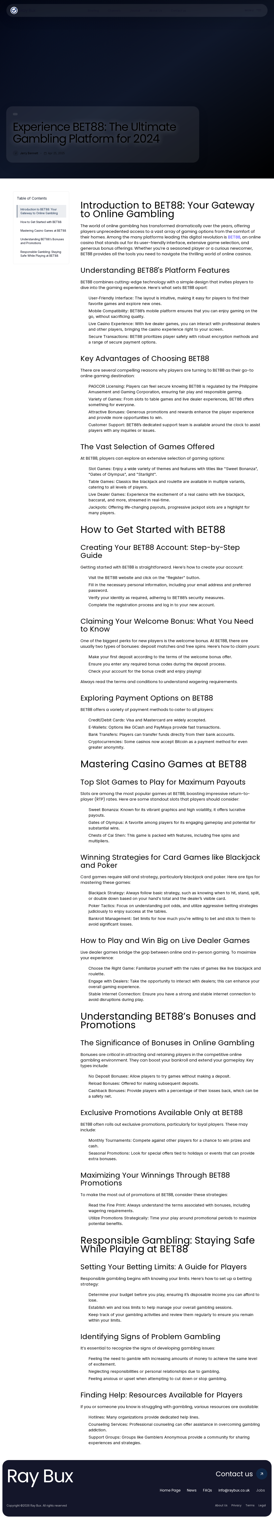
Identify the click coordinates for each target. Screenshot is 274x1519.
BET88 (234, 237)
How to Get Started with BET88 (41, 222)
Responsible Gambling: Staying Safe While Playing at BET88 (40, 253)
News (192, 1490)
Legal (262, 1505)
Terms (250, 1505)
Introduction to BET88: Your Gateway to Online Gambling (39, 211)
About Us (221, 1505)
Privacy (236, 1505)
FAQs (207, 1490)
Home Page (170, 1490)
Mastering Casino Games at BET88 (43, 230)
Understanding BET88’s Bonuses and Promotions (42, 241)
